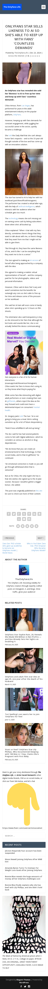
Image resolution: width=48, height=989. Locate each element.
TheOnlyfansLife (21, 53)
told (10, 135)
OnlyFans (17, 114)
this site (39, 490)
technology (13, 218)
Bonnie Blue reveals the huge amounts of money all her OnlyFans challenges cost (23, 877)
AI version (34, 260)
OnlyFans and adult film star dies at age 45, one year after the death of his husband (24, 678)
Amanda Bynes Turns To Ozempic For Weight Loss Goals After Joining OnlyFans (23, 869)
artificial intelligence (26, 206)
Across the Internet (16, 56)
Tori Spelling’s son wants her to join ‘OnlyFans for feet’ (22, 715)
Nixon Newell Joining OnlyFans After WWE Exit (23, 860)
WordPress (24, 982)
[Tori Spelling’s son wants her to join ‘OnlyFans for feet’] (24, 699)
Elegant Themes (23, 980)
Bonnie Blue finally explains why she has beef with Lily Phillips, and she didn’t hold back (23, 887)
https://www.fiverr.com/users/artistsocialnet (22, 828)
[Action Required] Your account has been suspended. (23, 852)
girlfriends (11, 401)
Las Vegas (26, 105)
